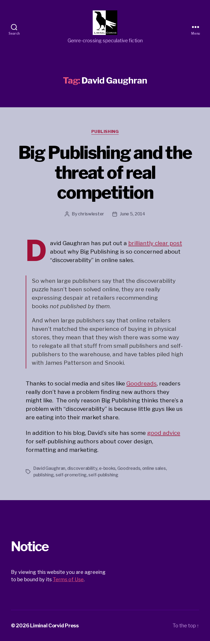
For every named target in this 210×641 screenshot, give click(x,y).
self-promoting (71, 474)
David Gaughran (49, 468)
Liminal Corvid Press (54, 625)
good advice (163, 432)
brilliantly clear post (155, 243)
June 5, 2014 (132, 213)
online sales (154, 468)
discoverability (82, 468)
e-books (107, 468)
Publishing (105, 131)
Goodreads (141, 383)
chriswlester (91, 213)
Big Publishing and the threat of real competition (105, 172)
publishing (43, 474)
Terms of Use (68, 579)
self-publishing (103, 474)
